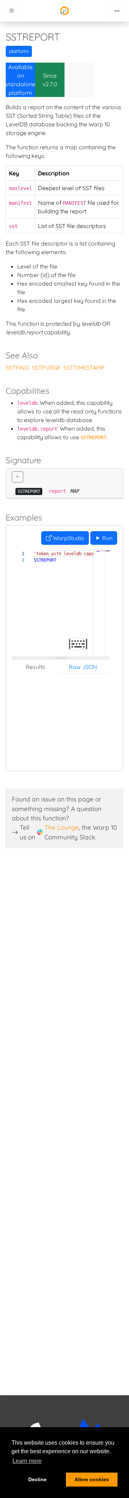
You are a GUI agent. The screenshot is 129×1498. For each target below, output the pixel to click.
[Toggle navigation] (117, 11)
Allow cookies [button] (92, 1479)
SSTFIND (17, 367)
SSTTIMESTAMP (84, 367)
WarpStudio (68, 538)
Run (107, 538)
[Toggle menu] (11, 11)
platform (19, 51)
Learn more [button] (27, 1461)
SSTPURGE (46, 367)
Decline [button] (37, 1479)
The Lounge (61, 827)
